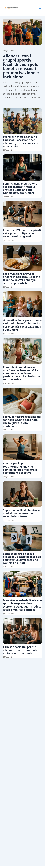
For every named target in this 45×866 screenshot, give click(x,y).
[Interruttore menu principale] (39, 8)
